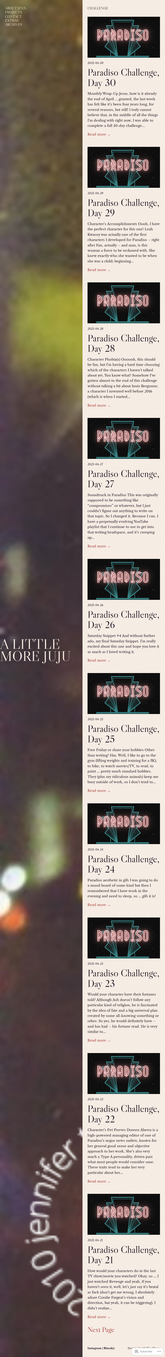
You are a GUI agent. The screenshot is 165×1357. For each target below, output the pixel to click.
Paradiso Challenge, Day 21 (123, 1254)
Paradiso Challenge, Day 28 (123, 343)
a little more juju (35, 650)
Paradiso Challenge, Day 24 (123, 864)
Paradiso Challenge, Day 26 (123, 619)
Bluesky (109, 1348)
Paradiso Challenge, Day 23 (123, 978)
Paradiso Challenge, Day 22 (123, 1113)
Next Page (101, 1329)
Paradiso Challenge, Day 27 (123, 478)
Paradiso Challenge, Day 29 (123, 207)
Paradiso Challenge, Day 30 (123, 77)
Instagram (94, 1348)
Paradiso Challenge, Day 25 (123, 733)
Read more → (99, 134)
